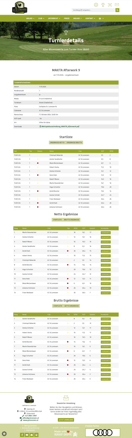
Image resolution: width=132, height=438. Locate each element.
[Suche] (117, 10)
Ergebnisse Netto (57, 142)
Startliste (57, 220)
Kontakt (89, 18)
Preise (66, 18)
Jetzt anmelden (66, 420)
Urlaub (76, 18)
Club (40, 18)
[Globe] (36, 435)
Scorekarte (106, 233)
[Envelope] (31, 435)
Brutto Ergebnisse (71, 220)
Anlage (29, 18)
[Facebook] (22, 435)
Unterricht (53, 18)
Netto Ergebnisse (71, 306)
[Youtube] (27, 435)
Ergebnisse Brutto (74, 142)
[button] (4, 434)
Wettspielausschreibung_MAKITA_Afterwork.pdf (60, 126)
